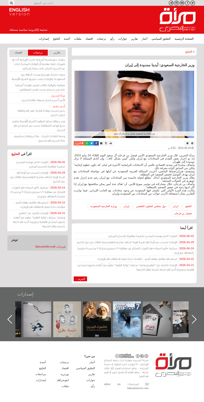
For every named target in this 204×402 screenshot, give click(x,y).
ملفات (77, 38)
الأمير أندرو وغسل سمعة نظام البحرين (43, 97)
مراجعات (40, 374)
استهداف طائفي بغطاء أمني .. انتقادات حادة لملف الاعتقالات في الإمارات (145, 259)
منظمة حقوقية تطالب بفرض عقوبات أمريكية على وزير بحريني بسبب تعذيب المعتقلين (40, 87)
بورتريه (65, 374)
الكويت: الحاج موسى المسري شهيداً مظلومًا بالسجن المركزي (151, 236)
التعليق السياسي (161, 38)
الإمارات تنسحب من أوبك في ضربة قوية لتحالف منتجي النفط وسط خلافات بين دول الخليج (135, 242)
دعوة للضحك (41, 305)
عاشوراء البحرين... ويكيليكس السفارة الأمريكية (131, 310)
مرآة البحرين (178, 20)
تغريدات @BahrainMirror (50, 246)
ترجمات (101, 38)
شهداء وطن (101, 305)
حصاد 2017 (160, 305)
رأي (112, 38)
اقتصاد (89, 38)
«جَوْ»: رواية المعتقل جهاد (71, 308)
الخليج (56, 38)
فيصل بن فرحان (183, 213)
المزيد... (80, 278)
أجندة (67, 38)
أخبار (144, 38)
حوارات (122, 38)
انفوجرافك (63, 380)
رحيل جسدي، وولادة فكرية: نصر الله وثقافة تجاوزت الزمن (41, 110)
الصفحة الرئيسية (184, 38)
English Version (19, 12)
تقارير (134, 38)
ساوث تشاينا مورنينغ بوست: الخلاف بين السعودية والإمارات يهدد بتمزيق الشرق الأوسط (38, 76)
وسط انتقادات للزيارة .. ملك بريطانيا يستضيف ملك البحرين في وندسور (39, 138)
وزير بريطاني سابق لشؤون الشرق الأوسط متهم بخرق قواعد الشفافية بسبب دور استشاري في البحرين (39, 125)
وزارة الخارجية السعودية (103, 206)
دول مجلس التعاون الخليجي (151, 206)
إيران (126, 206)
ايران (175, 206)
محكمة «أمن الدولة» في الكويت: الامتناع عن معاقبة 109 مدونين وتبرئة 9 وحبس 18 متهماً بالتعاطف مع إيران (135, 250)
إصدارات (44, 38)
